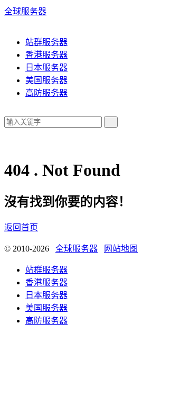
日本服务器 (46, 67)
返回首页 (21, 227)
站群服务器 (46, 42)
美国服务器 (46, 80)
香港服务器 (46, 54)
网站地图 (121, 248)
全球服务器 (25, 11)
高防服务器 (46, 92)
